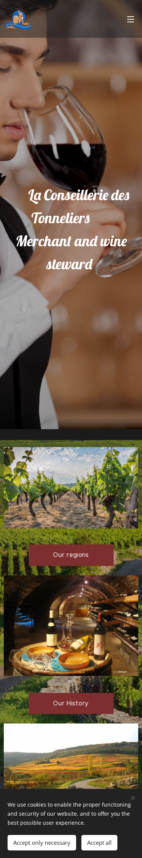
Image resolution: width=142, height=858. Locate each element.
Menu (130, 18)
